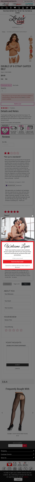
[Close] (32, 216)
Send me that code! (17, 262)
